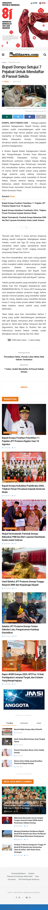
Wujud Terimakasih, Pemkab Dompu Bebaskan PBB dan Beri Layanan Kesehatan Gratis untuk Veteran (23, 536)
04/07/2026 (6, 636)
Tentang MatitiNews (18, 873)
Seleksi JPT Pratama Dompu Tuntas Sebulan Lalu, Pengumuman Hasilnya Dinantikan (20, 629)
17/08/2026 (6, 447)
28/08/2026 (19, 826)
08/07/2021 (17, 82)
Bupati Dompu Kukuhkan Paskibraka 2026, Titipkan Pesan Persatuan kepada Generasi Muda (23, 488)
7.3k (26, 839)
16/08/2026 (6, 495)
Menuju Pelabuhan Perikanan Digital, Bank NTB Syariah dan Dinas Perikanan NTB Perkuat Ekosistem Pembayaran (30, 833)
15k (14, 447)
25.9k (15, 636)
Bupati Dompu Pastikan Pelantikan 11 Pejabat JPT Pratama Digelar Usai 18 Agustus (20, 440)
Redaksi (31, 873)
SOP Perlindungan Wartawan (28, 879)
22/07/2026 (6, 588)
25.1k (15, 588)
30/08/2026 (8, 811)
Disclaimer (12, 879)
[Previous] (22, 227)
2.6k (14, 543)
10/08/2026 (6, 543)
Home (4, 62)
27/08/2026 (19, 855)
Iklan (37, 876)
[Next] (26, 227)
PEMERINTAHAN (14, 62)
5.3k (14, 495)
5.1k (14, 684)
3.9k (26, 826)
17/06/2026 (6, 684)
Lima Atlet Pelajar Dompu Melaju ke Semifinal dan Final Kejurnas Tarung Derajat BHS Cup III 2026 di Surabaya (23, 805)
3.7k (26, 855)
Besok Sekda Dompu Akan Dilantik (28, 729)
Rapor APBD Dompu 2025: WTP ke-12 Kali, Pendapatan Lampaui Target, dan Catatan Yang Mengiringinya (23, 677)
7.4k (16, 811)
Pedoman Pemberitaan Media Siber (20, 876)
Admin (6, 82)
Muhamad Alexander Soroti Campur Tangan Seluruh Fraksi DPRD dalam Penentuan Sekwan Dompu (28, 820)
